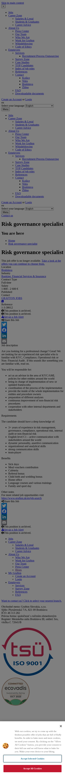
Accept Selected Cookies (33, 758)
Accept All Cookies (32, 768)
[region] (32, 748)
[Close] (61, 726)
